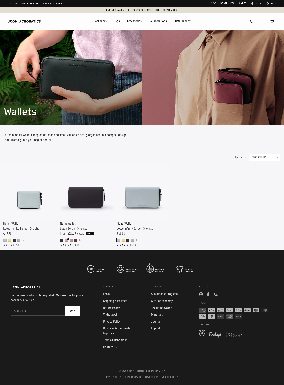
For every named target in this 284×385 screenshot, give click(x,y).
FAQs (106, 294)
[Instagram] (201, 295)
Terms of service (132, 377)
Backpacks (100, 21)
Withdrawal (110, 314)
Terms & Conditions (115, 340)
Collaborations (158, 21)
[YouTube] (216, 295)
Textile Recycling (161, 308)
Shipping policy (170, 377)
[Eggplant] (75, 240)
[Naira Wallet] (85, 191)
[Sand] (19, 240)
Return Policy (111, 308)
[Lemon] (9, 240)
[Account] (262, 21)
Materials (157, 314)
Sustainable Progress (164, 294)
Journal (156, 321)
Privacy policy (113, 377)
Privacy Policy (112, 321)
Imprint (155, 328)
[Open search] (252, 21)
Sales (242, 3)
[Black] (14, 240)
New (213, 3)
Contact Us (110, 347)
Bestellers (227, 3)
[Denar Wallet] (28, 191)
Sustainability (182, 21)
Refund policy (151, 377)
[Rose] (71, 240)
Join (72, 310)
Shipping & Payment (115, 301)
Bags (117, 21)
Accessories (134, 21)
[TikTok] (209, 295)
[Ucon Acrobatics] (24, 21)
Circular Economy (162, 301)
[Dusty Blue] (5, 240)
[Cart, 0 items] (272, 21)
